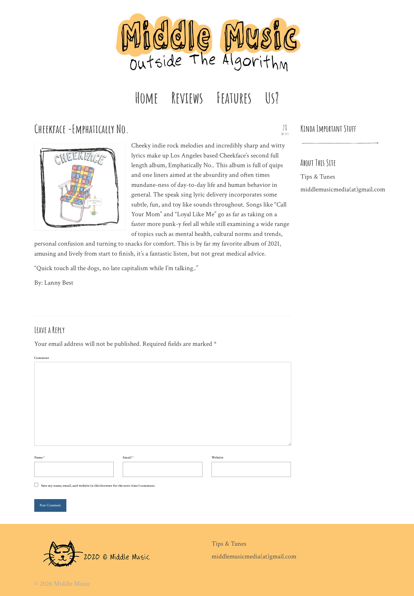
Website (217, 457)
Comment (41, 358)
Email (128, 457)
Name (39, 457)
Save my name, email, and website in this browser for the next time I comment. (98, 486)
